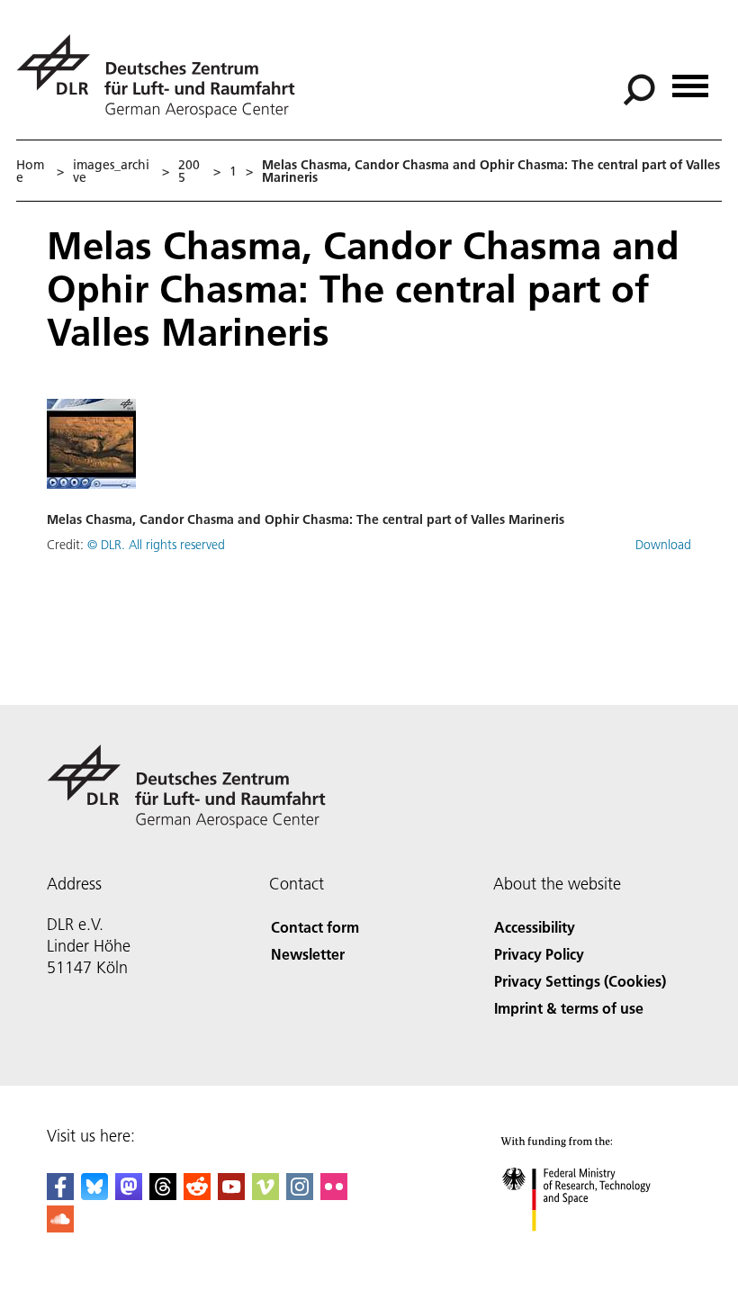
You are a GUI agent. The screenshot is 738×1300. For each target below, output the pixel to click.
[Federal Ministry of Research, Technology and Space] (592, 1249)
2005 (189, 171)
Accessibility (534, 926)
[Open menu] (690, 79)
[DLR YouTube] (231, 1194)
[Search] (641, 88)
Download (663, 545)
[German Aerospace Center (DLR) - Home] (163, 76)
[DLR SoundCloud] (60, 1226)
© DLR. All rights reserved (156, 545)
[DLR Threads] (162, 1194)
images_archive (111, 171)
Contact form (315, 926)
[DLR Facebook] (60, 1194)
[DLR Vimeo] (265, 1194)
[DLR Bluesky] (94, 1194)
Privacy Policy (539, 953)
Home (30, 171)
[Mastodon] (128, 1194)
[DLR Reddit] (197, 1194)
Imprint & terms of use (569, 1007)
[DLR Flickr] (333, 1194)
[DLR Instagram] (299, 1194)
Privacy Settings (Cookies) (580, 980)
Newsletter (308, 953)
